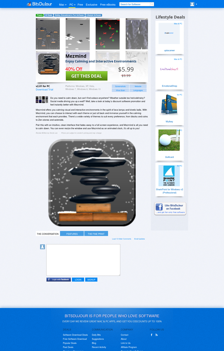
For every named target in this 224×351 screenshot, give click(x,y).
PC (71, 4)
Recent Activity (99, 347)
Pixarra (40, 15)
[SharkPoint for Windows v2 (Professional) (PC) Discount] (169, 174)
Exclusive (91, 4)
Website (138, 86)
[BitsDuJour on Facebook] (152, 335)
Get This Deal (86, 76)
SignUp (91, 279)
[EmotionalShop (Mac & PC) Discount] (169, 67)
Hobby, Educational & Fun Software (69, 15)
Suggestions (98, 338)
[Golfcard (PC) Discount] (169, 139)
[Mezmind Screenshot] (42, 99)
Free (80, 4)
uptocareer (169, 50)
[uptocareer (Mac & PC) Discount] (169, 32)
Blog (94, 342)
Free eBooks (108, 4)
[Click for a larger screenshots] (92, 225)
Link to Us (125, 342)
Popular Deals (69, 342)
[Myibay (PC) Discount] (169, 103)
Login (78, 279)
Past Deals (68, 347)
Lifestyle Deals (170, 17)
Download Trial (44, 89)
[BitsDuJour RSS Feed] (157, 335)
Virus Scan (120, 90)
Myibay (169, 121)
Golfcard (169, 156)
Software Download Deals (75, 334)
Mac (61, 4)
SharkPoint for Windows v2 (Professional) (169, 191)
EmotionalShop (169, 85)
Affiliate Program (129, 347)
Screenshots (120, 86)
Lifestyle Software (93, 15)
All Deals (48, 15)
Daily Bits (96, 334)
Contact (124, 334)
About (123, 338)
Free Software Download (75, 338)
